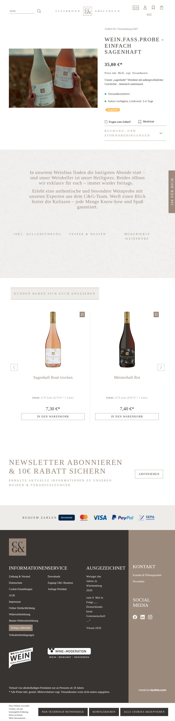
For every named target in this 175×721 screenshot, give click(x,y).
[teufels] (152, 689)
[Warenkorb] (161, 7)
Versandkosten (69, 691)
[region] (53, 78)
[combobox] (22, 11)
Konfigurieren (104, 712)
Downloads (54, 576)
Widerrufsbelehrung (19, 614)
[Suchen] (39, 11)
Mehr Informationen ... (18, 718)
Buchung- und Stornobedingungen (127, 133)
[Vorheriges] (13, 367)
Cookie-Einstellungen (20, 589)
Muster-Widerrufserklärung (23, 620)
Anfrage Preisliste (57, 589)
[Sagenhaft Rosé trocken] (53, 340)
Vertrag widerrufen (21, 627)
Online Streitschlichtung (22, 608)
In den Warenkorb (53, 416)
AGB (12, 595)
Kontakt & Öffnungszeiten (147, 575)
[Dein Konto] (145, 7)
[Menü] (149, 14)
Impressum (15, 601)
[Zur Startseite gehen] (87, 11)
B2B (136, 8)
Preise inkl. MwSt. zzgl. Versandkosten (126, 73)
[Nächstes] (160, 367)
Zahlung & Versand (19, 576)
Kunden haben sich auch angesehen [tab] (55, 293)
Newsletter (138, 581)
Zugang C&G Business (60, 582)
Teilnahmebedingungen (21, 635)
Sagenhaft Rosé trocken (53, 377)
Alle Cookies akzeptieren (144, 712)
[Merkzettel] (153, 7)
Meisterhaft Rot (127, 377)
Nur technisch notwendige (63, 712)
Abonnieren (149, 474)
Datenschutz (15, 582)
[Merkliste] (82, 314)
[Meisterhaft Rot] (127, 340)
